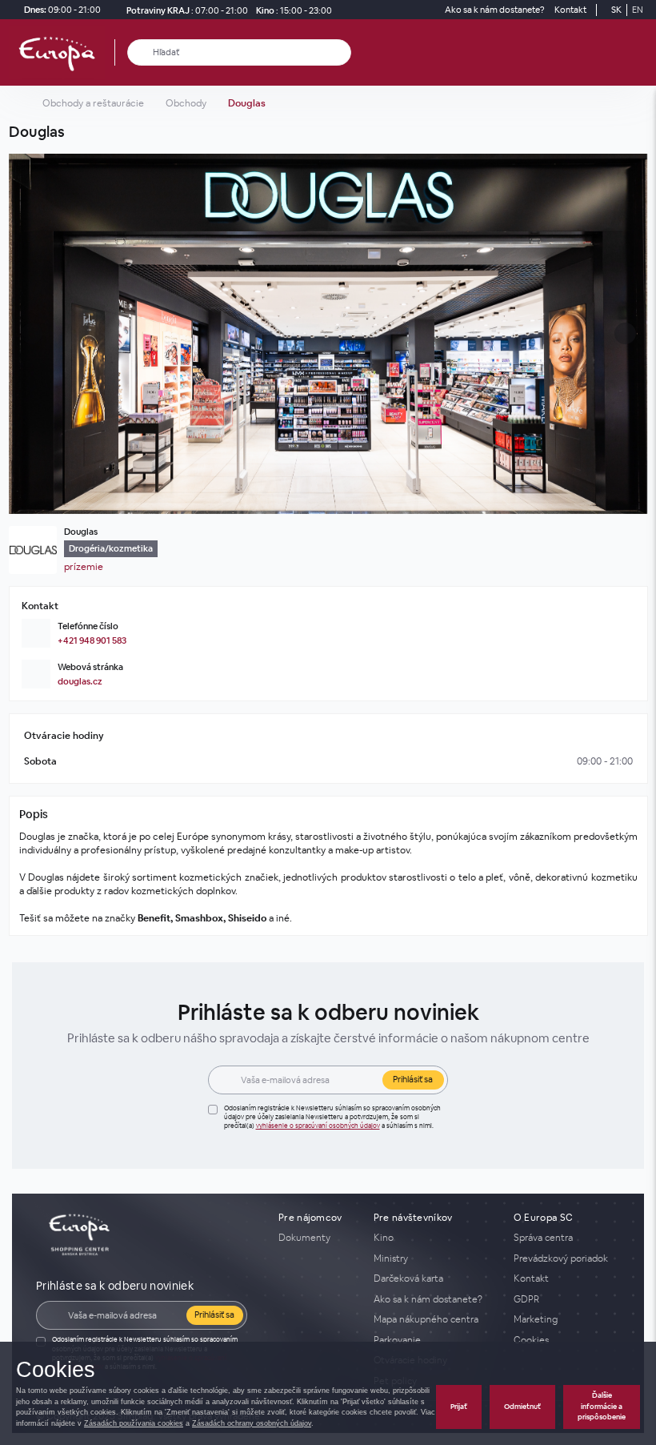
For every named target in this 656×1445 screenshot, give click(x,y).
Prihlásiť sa (413, 1079)
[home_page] (61, 52)
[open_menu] (638, 52)
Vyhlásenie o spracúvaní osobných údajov (318, 1126)
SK (616, 9)
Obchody (186, 103)
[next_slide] (631, 334)
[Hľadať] (140, 52)
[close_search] (342, 52)
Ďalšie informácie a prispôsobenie (602, 1406)
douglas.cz (80, 681)
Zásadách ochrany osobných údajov (251, 1423)
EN (637, 9)
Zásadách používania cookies (133, 1423)
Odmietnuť (522, 1406)
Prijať (458, 1406)
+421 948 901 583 (92, 640)
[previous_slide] (25, 334)
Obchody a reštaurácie (93, 103)
